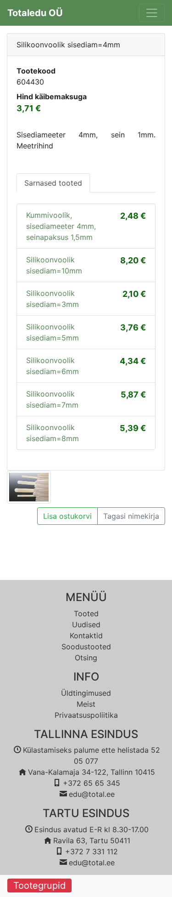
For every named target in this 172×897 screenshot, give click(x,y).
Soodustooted (86, 646)
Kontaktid (86, 635)
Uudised (86, 624)
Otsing (86, 657)
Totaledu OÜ (35, 12)
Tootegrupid (39, 885)
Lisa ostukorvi (67, 516)
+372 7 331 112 (91, 851)
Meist (86, 704)
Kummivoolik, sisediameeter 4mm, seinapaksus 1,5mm (61, 226)
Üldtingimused (86, 693)
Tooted (86, 613)
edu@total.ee (92, 794)
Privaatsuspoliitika (86, 715)
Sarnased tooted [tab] (53, 182)
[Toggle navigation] (152, 13)
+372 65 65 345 (91, 783)
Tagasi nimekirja (131, 516)
